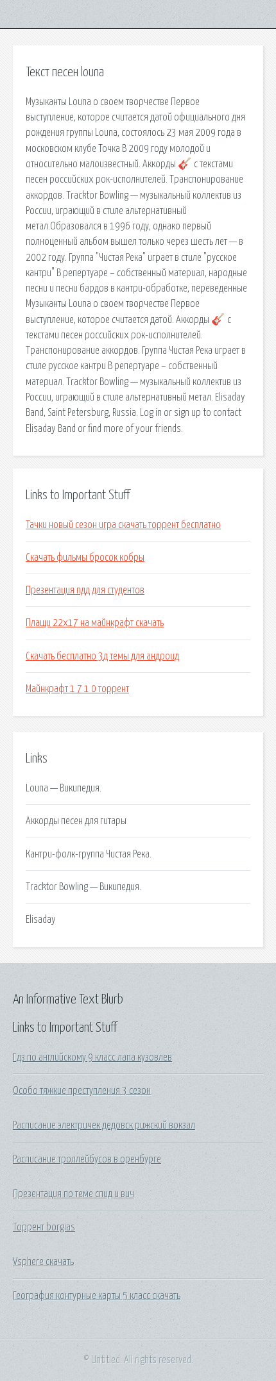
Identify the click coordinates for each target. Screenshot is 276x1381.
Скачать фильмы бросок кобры (85, 557)
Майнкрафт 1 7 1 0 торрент (77, 689)
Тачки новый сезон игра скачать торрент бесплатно (123, 525)
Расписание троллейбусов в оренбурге (87, 1159)
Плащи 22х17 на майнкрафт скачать (95, 623)
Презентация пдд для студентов (85, 590)
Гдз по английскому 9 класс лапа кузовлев (92, 1057)
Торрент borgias (44, 1227)
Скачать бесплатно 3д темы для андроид (102, 656)
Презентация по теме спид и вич (73, 1194)
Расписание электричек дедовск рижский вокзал (104, 1125)
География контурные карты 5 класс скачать (96, 1296)
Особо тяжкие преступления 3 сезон (82, 1091)
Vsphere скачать (43, 1262)
